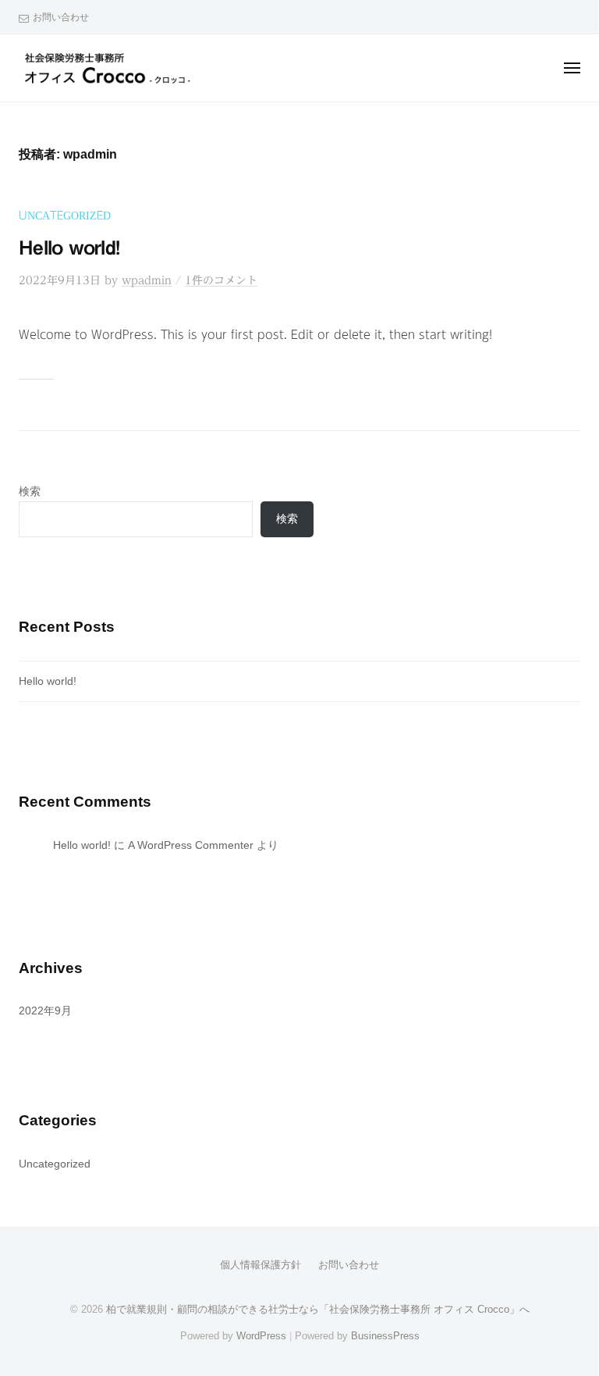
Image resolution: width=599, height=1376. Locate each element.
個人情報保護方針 (260, 1265)
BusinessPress (385, 1336)
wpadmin (147, 280)
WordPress (261, 1336)
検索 (30, 491)
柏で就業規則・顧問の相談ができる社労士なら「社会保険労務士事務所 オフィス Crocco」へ (318, 1309)
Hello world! (69, 247)
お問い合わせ (61, 17)
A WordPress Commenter (190, 845)
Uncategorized (65, 215)
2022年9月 (45, 1011)
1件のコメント (221, 280)
